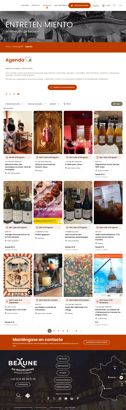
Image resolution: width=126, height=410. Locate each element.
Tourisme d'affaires (63, 380)
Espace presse (63, 366)
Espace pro (63, 359)
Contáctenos (23, 384)
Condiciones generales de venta (23, 407)
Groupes (63, 373)
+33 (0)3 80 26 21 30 (23, 379)
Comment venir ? (63, 387)
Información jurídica (41, 407)
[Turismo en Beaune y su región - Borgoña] (10, 5)
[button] (121, 6)
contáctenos (103, 79)
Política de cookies (70, 407)
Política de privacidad (56, 407)
